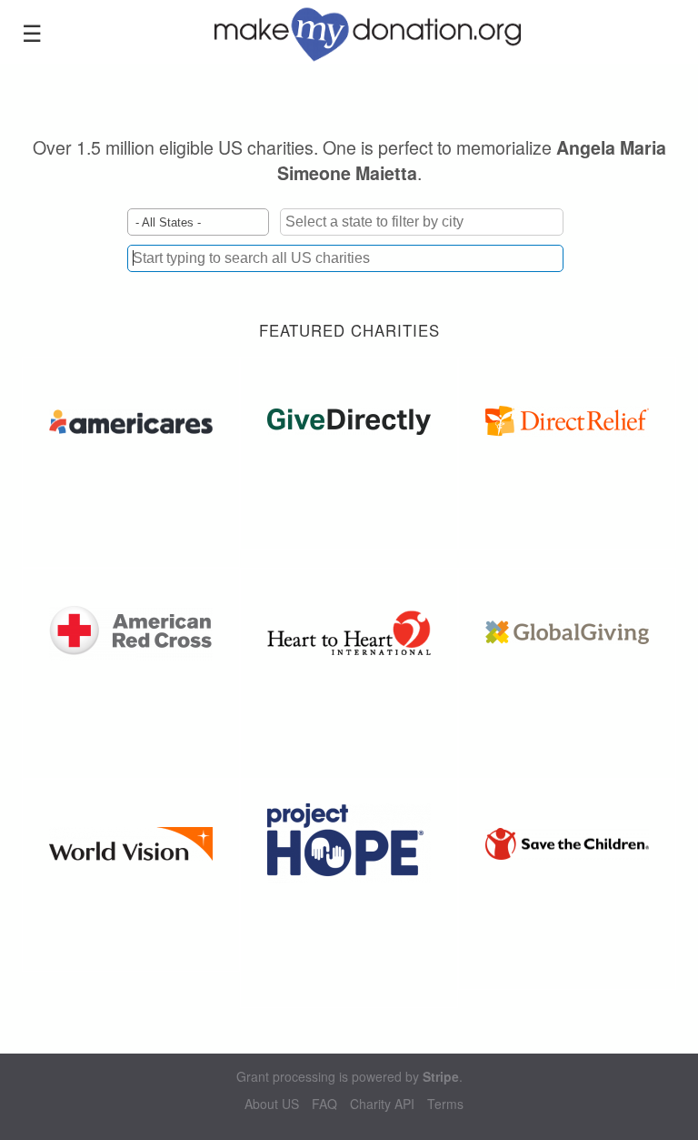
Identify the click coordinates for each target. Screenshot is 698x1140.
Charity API (382, 1104)
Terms (445, 1104)
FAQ (324, 1104)
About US (271, 1104)
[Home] (380, 32)
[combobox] (345, 258)
